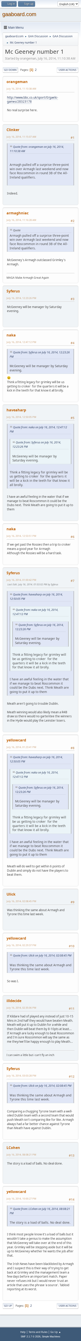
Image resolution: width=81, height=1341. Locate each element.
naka (11, 335)
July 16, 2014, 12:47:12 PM (21, 342)
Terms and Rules (38, 1332)
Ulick (11, 894)
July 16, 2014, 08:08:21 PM (21, 1154)
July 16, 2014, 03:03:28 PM (21, 1075)
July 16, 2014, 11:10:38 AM (21, 88)
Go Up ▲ (55, 1332)
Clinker (13, 129)
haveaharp (16, 410)
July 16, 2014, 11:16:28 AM (21, 220)
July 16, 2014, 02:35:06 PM (21, 1007)
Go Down (10, 70)
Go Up (8, 1305)
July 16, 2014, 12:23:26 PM (21, 298)
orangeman (17, 81)
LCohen (13, 1147)
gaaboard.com (19, 14)
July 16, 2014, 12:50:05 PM (21, 417)
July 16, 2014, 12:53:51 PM (21, 535)
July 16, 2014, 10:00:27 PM (21, 1198)
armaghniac (18, 213)
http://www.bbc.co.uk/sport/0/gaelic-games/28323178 (32, 99)
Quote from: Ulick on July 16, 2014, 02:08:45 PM (42, 955)
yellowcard (16, 740)
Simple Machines (51, 1336)
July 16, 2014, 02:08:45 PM (21, 901)
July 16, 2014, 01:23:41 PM (21, 747)
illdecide (14, 1000)
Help (23, 1332)
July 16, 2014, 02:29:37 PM (21, 945)
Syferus (13, 291)
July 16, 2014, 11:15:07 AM (21, 136)
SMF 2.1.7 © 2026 (30, 1336)
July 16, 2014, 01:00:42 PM (21, 579)
